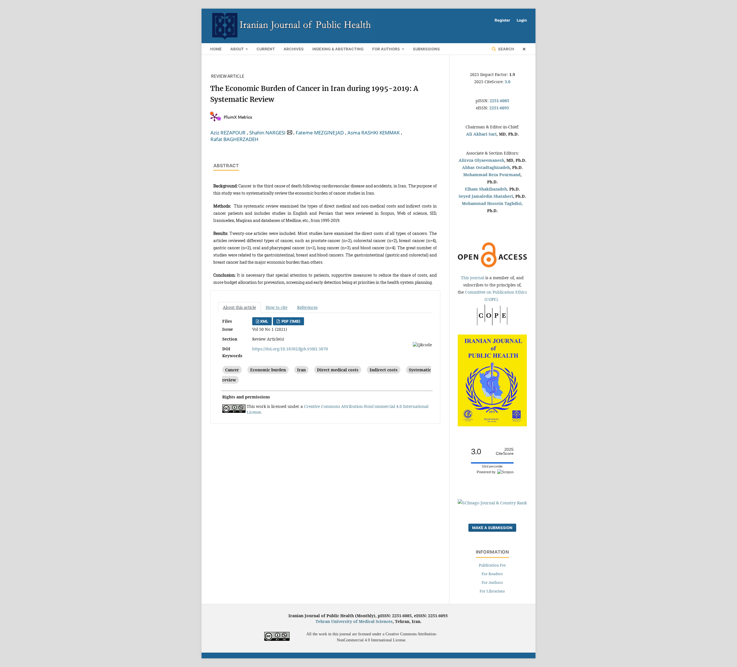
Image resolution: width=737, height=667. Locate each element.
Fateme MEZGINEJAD (320, 133)
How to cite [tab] (276, 307)
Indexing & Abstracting (338, 49)
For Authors (386, 49)
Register (502, 20)
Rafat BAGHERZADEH (234, 139)
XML (264, 321)
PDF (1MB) (290, 321)
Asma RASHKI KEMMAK (373, 133)
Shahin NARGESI (267, 133)
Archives (294, 49)
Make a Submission (492, 527)
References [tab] (307, 307)
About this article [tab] (239, 307)
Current (266, 49)
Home (216, 49)
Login (522, 20)
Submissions (426, 49)
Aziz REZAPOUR (228, 133)
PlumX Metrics (238, 117)
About (237, 49)
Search (505, 49)
